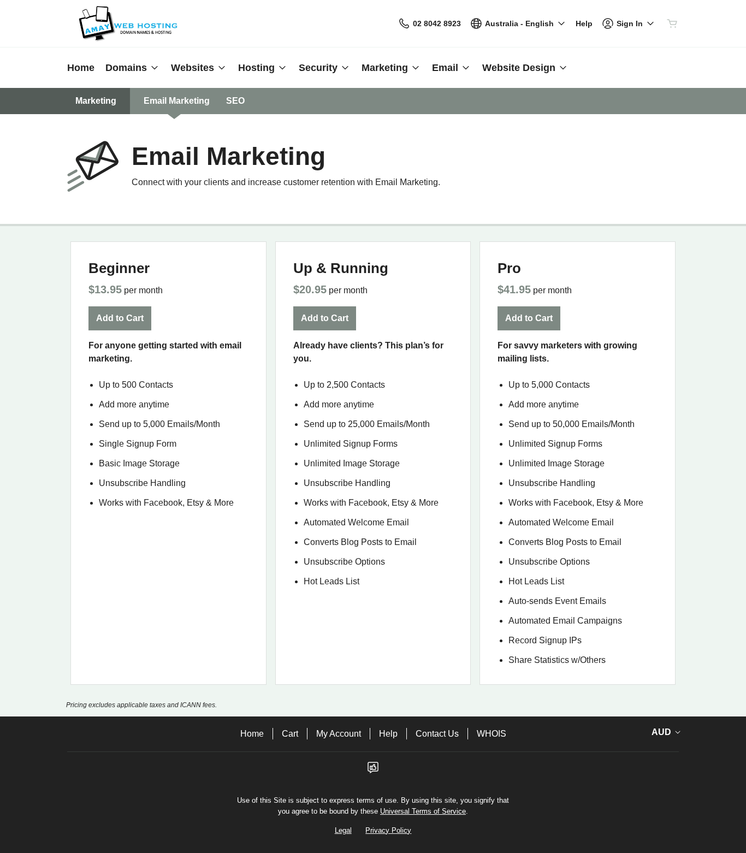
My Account (338, 733)
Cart (290, 733)
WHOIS (491, 733)
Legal (343, 830)
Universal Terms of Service (423, 811)
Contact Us (437, 733)
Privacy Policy (388, 830)
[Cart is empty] (672, 23)
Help (388, 733)
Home (252, 733)
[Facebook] (373, 770)
